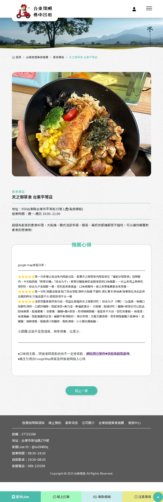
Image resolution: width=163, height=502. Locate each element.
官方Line (22, 496)
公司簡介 (88, 422)
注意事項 (144, 496)
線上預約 (55, 422)
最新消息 (71, 422)
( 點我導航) (73, 208)
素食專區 (58, 57)
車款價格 (104, 496)
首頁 (18, 57)
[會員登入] (134, 8)
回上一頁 (81, 390)
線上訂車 (63, 496)
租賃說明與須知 (33, 422)
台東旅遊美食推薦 (37, 57)
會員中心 (134, 422)
